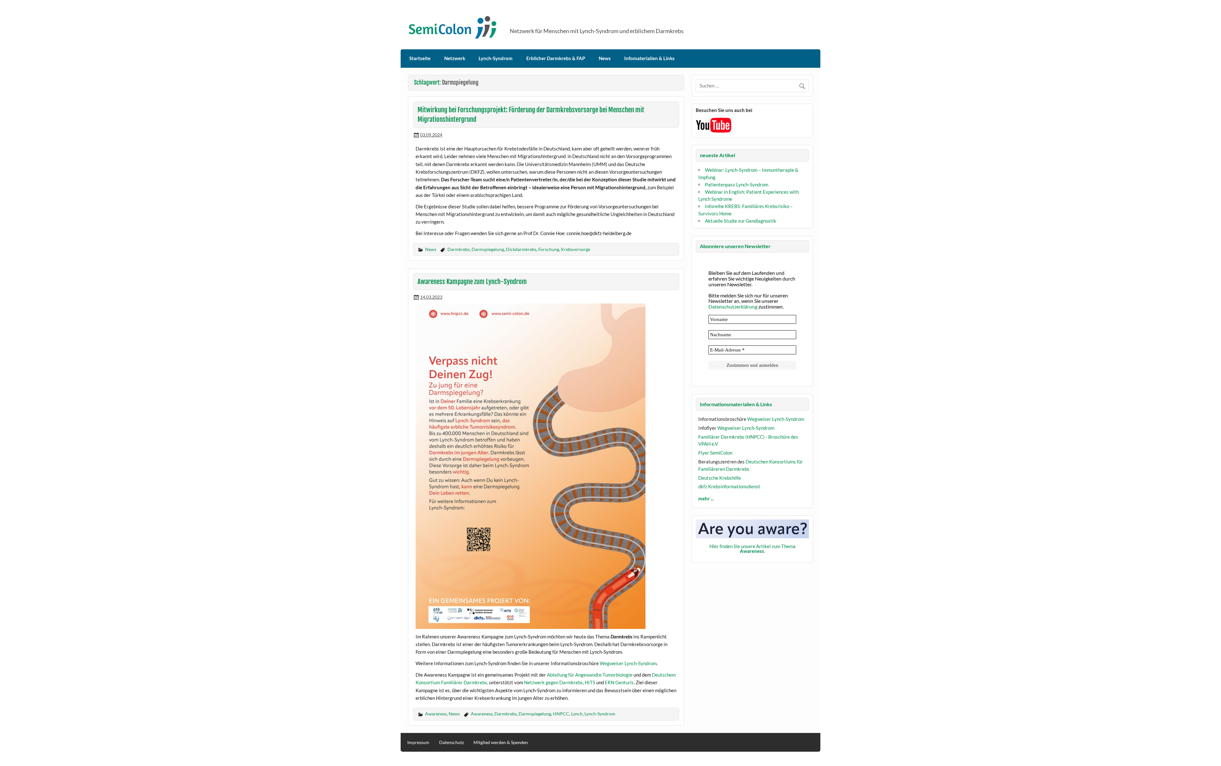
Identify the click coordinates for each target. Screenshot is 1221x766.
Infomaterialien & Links (649, 58)
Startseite (420, 58)
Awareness (436, 713)
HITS (590, 682)
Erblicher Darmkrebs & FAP (555, 58)
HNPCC (561, 713)
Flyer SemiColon (715, 453)
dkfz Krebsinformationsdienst (729, 486)
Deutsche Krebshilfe (719, 478)
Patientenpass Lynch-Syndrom (736, 184)
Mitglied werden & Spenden (500, 742)
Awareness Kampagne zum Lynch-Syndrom (472, 281)
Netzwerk (454, 58)
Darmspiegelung (488, 249)
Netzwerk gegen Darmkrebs (553, 682)
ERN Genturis (619, 682)
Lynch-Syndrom (496, 58)
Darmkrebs (458, 249)
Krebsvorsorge (575, 249)
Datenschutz (451, 742)
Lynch (577, 713)
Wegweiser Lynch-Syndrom (628, 663)
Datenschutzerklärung (732, 306)
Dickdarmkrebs (521, 249)
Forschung (548, 249)
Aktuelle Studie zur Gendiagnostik (740, 221)
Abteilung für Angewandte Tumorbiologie (589, 675)
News (605, 58)
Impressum (418, 742)
